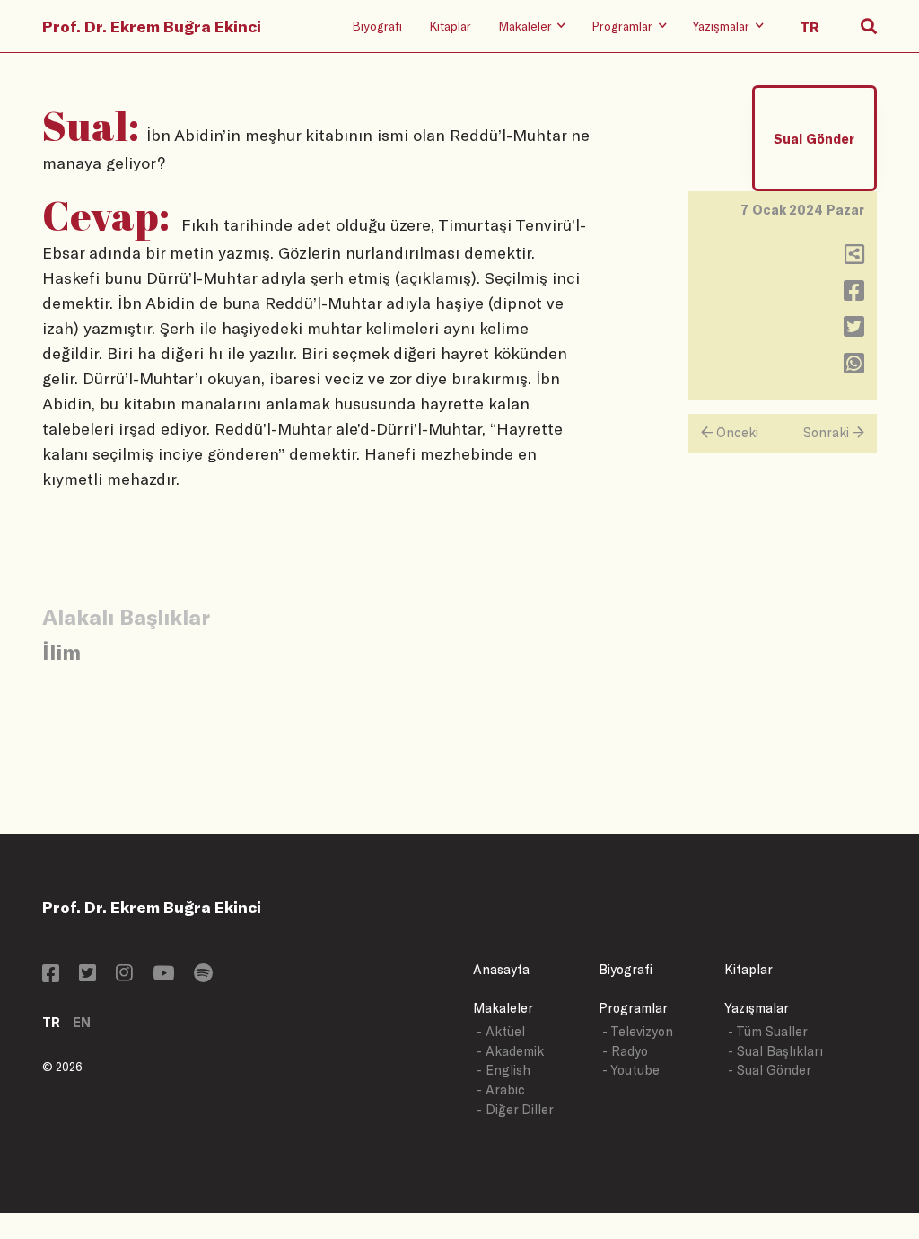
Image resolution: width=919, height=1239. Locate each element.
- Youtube (631, 1069)
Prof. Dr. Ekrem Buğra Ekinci (151, 26)
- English (503, 1069)
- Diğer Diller (515, 1109)
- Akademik (510, 1051)
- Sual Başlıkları (775, 1051)
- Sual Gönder (769, 1069)
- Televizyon (637, 1031)
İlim (61, 651)
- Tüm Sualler (768, 1031)
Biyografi (377, 25)
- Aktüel (501, 1031)
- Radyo (625, 1051)
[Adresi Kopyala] (854, 258)
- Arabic (501, 1089)
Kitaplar (450, 25)
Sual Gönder (814, 138)
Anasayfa (501, 969)
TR (51, 1022)
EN (82, 1022)
